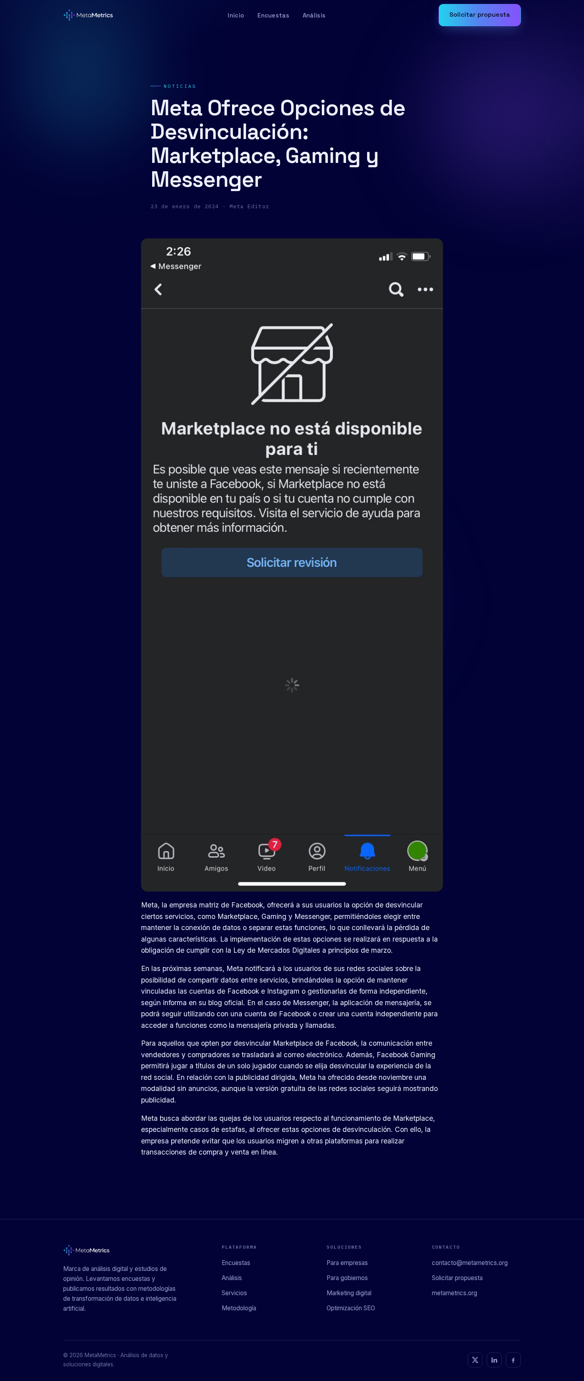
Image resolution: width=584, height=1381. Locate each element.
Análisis (314, 15)
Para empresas (347, 1263)
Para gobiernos (347, 1278)
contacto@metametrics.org (470, 1263)
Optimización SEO (351, 1308)
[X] (475, 1359)
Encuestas (273, 15)
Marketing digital (349, 1293)
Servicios (234, 1293)
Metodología (239, 1308)
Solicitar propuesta (479, 15)
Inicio (236, 15)
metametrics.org (454, 1293)
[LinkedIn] (494, 1359)
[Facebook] (513, 1359)
